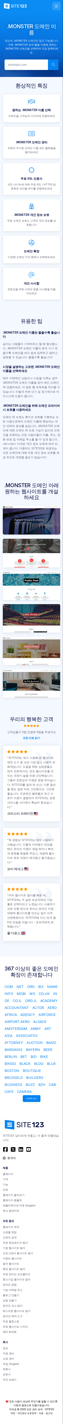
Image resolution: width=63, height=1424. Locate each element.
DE (7, 1001)
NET (20, 987)
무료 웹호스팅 (11, 1321)
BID (34, 1057)
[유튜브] (28, 1149)
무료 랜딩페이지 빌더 (15, 1242)
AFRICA (11, 1015)
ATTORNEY (14, 1043)
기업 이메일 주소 (13, 1290)
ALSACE (39, 1022)
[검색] (53, 64)
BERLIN (11, 1057)
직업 (11, 1364)
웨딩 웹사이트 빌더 (14, 1269)
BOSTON (12, 1071)
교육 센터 (8, 1358)
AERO (52, 1008)
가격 (5, 1179)
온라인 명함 (10, 1284)
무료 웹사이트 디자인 (15, 1326)
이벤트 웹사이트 (12, 1258)
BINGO (10, 1064)
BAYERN (33, 1050)
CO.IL (17, 1001)
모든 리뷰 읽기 (31, 737)
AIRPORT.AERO (17, 1022)
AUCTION (35, 1043)
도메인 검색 (10, 1237)
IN (55, 994)
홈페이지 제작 (11, 1227)
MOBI (21, 994)
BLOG (38, 1064)
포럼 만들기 (10, 1300)
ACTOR (38, 1008)
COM (9, 987)
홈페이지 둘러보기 (13, 1195)
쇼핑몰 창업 (10, 1232)
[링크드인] (20, 1149)
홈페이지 (8, 1174)
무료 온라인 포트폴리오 (16, 1274)
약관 (12, 1413)
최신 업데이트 (11, 1210)
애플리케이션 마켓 (19, 1205)
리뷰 (5, 1189)
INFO (9, 994)
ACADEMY (49, 1001)
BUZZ (30, 1085)
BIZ (41, 987)
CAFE (9, 1092)
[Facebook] (6, 1149)
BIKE (44, 1057)
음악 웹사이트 (11, 1263)
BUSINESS (13, 1085)
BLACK (25, 1064)
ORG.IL (31, 1001)
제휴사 (7, 1369)
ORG (31, 987)
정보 (5, 1348)
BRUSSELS (14, 1078)
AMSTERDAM (16, 1029)
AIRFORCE (47, 1015)
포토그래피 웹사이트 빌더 (18, 1253)
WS (32, 994)
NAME (52, 987)
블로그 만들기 (11, 1295)
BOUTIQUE (32, 1071)
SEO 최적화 (9, 1332)
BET (23, 1057)
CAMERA (24, 1092)
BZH (41, 1085)
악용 (41, 1413)
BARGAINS (13, 1050)
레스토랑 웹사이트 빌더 (16, 1311)
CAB (52, 1085)
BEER (47, 1050)
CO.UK (44, 994)
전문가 (7, 1374)
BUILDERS (34, 1078)
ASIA (8, 1036)
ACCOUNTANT (17, 1008)
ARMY (36, 1029)
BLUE (51, 1064)
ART (47, 1029)
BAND (51, 1043)
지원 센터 (8, 1353)
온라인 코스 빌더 (13, 1305)
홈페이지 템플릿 (12, 1200)
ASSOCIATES (26, 1036)
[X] (13, 1149)
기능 (5, 1184)
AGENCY (27, 1015)
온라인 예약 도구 (13, 1316)
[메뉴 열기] (56, 6)
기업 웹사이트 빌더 (14, 1248)
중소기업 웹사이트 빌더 (16, 1279)
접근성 (49, 1413)
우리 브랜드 (10, 1379)
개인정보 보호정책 (27, 1413)
